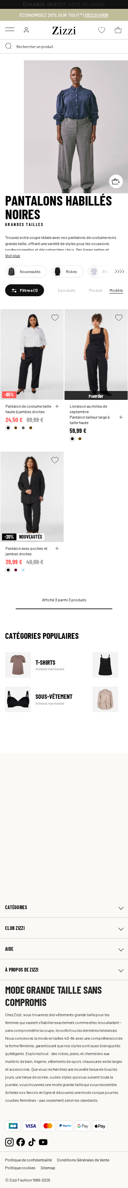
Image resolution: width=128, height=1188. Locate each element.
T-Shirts (44, 665)
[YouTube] (43, 1141)
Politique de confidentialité (28, 1159)
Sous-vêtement (44, 699)
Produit (96, 290)
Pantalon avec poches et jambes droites (26, 550)
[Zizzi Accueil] (64, 29)
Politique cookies (20, 1167)
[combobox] (64, 46)
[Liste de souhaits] (55, 317)
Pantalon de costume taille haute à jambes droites (28, 408)
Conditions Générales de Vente (83, 1159)
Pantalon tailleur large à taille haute (90, 419)
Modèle (116, 290)
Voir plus (12, 255)
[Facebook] (20, 1141)
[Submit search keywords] (8, 46)
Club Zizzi (15, 928)
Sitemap (48, 1167)
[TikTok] (32, 1141)
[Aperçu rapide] (57, 406)
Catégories (16, 907)
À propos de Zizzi (22, 970)
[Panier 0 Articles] (118, 30)
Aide (9, 949)
